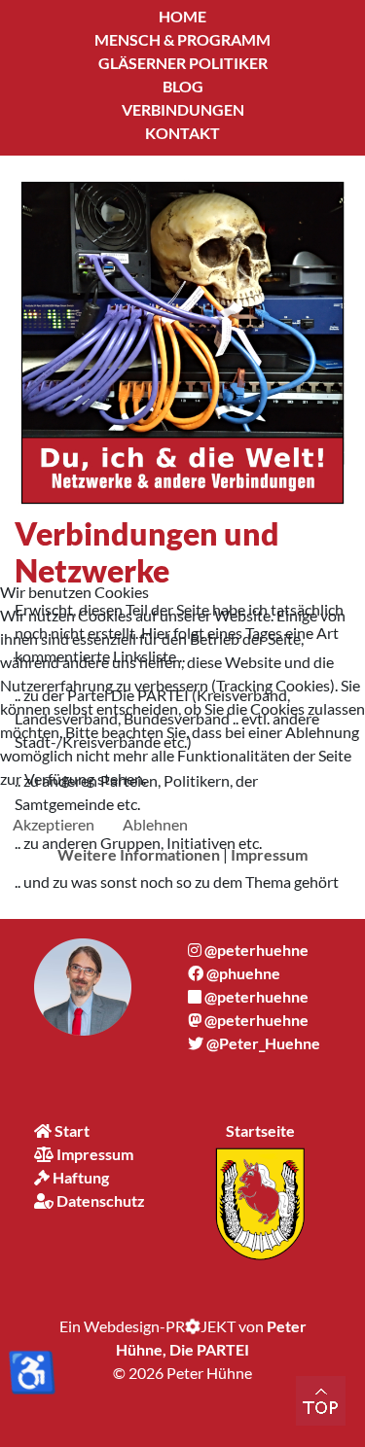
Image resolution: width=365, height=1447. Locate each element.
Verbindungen (183, 109)
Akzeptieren (53, 824)
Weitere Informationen (138, 854)
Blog (183, 86)
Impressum (269, 854)
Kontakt (182, 133)
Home (182, 16)
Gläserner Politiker (183, 62)
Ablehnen (155, 824)
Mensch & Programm (182, 39)
